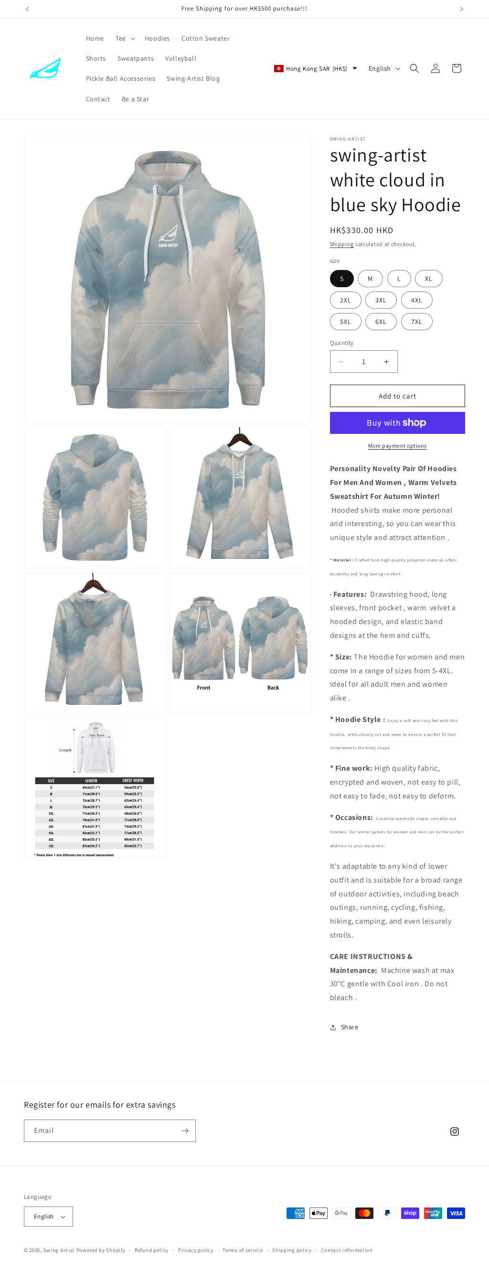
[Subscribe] (184, 1131)
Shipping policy (292, 1250)
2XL (345, 300)
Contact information (346, 1250)
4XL (417, 300)
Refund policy (152, 1250)
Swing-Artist (59, 1250)
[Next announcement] (461, 9)
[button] (124, 38)
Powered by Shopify (101, 1250)
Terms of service (243, 1250)
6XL (381, 321)
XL (429, 278)
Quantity (342, 343)
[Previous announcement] (27, 9)
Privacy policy (195, 1250)
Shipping (342, 244)
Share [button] (350, 1027)
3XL (381, 300)
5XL (345, 321)
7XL (417, 321)
